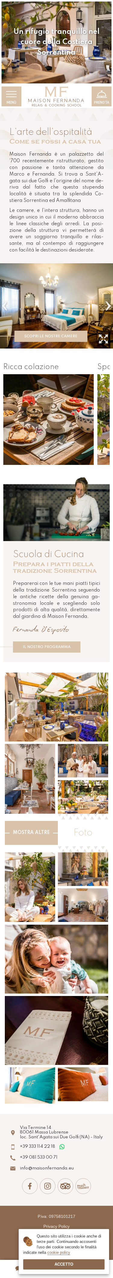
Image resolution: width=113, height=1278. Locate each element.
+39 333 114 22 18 (37, 1146)
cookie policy (58, 1252)
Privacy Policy (56, 1226)
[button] (4, 306)
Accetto (64, 1264)
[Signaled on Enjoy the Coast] (83, 1186)
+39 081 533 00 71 (39, 1157)
